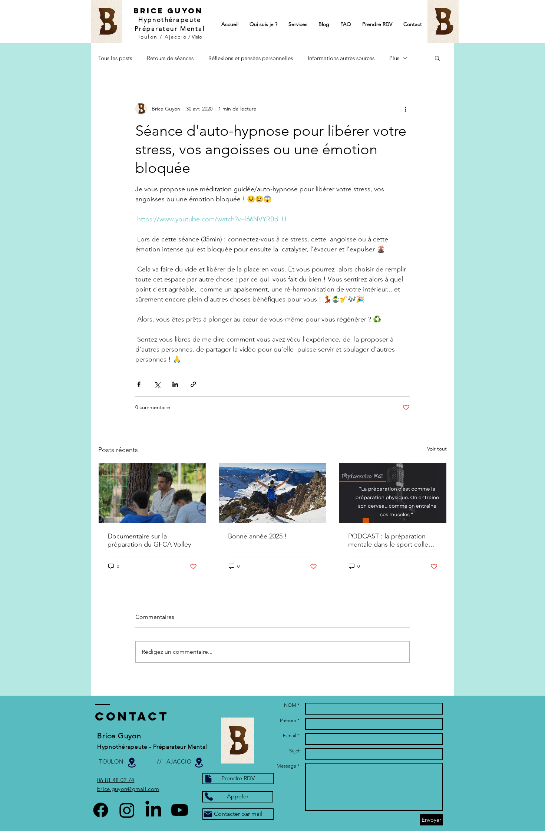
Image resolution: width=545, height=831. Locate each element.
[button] (437, 58)
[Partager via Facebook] (138, 384)
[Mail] (208, 814)
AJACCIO (179, 761)
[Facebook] (100, 810)
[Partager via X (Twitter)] (157, 384)
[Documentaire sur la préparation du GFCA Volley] (152, 493)
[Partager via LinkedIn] (175, 384)
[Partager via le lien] (193, 384)
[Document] (208, 779)
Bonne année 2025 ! (257, 536)
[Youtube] (179, 810)
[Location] (199, 762)
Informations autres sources (341, 58)
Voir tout (437, 448)
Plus (394, 58)
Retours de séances (170, 58)
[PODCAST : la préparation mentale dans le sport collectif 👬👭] (392, 493)
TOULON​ (111, 761)
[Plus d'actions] (405, 108)
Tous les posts (115, 58)
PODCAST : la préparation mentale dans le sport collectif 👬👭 (392, 540)
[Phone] (208, 796)
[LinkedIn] (153, 810)
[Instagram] (127, 810)
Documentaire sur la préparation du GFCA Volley (149, 540)
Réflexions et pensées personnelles (250, 58)
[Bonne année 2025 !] (272, 493)
